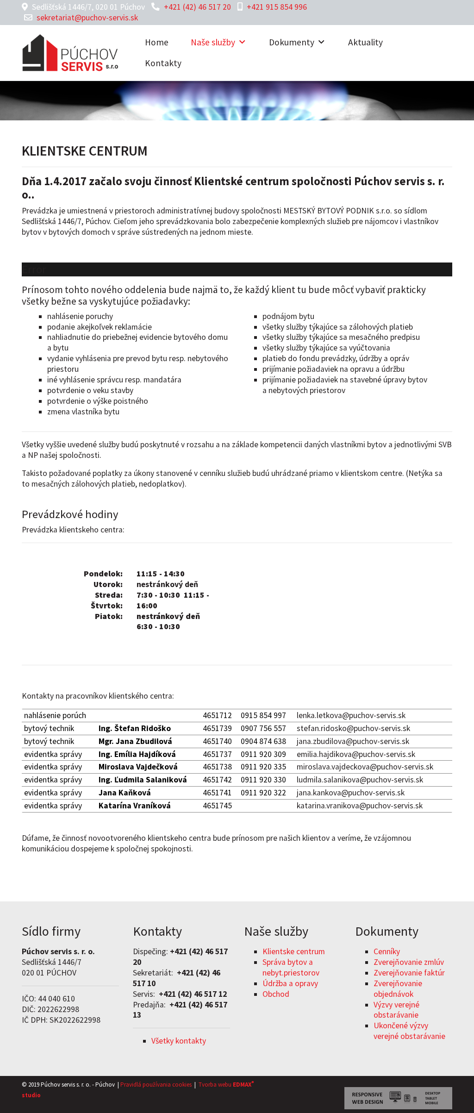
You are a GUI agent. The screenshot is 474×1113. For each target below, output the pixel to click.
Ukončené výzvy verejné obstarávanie (409, 1030)
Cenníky (387, 951)
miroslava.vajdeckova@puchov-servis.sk (365, 767)
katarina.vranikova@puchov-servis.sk (360, 805)
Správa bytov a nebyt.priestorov (290, 967)
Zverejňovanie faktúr (409, 973)
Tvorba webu (215, 1084)
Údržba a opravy (290, 983)
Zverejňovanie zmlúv (409, 962)
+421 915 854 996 (277, 7)
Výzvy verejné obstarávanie (396, 1010)
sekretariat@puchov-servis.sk (87, 18)
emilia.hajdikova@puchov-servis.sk (356, 754)
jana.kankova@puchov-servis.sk (351, 793)
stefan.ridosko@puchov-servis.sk (353, 728)
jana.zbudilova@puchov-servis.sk (353, 741)
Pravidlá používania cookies (156, 1084)
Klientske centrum (293, 951)
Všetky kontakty (178, 1041)
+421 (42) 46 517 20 (197, 7)
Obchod (275, 994)
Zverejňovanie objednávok (398, 988)
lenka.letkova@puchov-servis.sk (351, 715)
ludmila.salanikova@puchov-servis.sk (360, 780)
